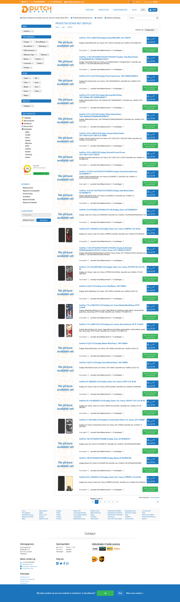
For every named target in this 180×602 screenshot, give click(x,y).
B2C (143, 10)
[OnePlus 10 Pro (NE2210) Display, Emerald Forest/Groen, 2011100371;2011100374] (65, 158)
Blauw (27, 87)
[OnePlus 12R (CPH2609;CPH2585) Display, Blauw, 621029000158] (65, 464)
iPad (143, 513)
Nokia (92, 515)
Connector (28, 63)
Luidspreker (77, 517)
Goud (38, 82)
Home (57, 27)
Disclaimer (26, 197)
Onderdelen (28, 129)
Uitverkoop (27, 124)
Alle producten (29, 121)
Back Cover (43, 515)
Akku (23, 519)
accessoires (129, 519)
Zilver (27, 82)
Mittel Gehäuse (96, 513)
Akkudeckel (43, 511)
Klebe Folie (77, 511)
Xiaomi (27, 157)
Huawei (27, 140)
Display (28, 42)
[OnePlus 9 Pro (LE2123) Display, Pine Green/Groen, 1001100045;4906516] (65, 82)
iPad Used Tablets (148, 515)
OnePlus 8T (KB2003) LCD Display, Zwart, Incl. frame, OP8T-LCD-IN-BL (107, 382)
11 (117, 502)
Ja (105, 593)
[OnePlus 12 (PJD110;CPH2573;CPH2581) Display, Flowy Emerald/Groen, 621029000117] (65, 177)
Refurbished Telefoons (115, 515)
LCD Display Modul (79, 513)
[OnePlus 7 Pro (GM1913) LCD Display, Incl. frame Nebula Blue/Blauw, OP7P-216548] (65, 311)
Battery (41, 517)
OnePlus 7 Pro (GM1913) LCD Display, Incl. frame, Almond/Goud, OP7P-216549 (111, 324)
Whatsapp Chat (27, 564)
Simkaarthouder (130, 511)
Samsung (28, 154)
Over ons (89, 10)
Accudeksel (29, 46)
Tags (63, 27)
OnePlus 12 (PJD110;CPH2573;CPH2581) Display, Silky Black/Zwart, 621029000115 (106, 192)
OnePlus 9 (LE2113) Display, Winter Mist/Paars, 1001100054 (103, 343)
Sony (126, 515)
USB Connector (30, 50)
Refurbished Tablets (114, 511)
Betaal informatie (29, 200)
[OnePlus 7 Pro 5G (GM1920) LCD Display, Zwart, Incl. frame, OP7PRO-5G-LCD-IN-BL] (65, 273)
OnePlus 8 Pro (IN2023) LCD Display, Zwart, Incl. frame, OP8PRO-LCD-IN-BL (110, 229)
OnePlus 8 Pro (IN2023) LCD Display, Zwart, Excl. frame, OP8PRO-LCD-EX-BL (110, 477)
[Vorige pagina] (92, 502)
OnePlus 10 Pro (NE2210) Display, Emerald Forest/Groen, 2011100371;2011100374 (102, 153)
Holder (58, 515)
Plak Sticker (94, 519)
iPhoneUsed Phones (149, 517)
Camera (39, 59)
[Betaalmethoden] (103, 548)
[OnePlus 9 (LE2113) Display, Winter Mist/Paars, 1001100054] (65, 349)
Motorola (28, 143)
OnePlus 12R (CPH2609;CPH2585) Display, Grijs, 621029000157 (104, 439)
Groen (27, 91)
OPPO (27, 146)
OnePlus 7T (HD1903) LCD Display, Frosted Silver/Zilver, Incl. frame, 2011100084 (111, 420)
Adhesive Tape (30, 55)
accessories (146, 511)
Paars (38, 91)
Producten (103, 10)
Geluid (40, 63)
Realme (28, 152)
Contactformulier (27, 568)
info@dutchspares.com (29, 566)
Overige (28, 68)
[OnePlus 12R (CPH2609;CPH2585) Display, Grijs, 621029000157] (65, 445)
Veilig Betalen (98, 544)
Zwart (27, 78)
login (153, 10)
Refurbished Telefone (115, 513)
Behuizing (44, 46)
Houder (58, 517)
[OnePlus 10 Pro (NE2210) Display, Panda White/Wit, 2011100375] (65, 44)
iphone (144, 519)
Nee (120, 593)
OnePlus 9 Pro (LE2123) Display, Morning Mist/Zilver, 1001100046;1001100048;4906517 (100, 96)
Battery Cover (43, 519)
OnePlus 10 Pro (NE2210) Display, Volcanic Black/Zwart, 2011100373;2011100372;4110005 (102, 134)
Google (27, 135)
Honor (27, 138)
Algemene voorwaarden (31, 191)
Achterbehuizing (27, 515)
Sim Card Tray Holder (115, 519)
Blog (134, 10)
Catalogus (27, 118)
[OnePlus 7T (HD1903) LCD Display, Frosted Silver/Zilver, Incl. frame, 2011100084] (65, 426)
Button (27, 59)
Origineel (29, 106)
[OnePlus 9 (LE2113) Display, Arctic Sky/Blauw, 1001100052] (65, 292)
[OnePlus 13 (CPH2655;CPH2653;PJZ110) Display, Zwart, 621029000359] (65, 216)
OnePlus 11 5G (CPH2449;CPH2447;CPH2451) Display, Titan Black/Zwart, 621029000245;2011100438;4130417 (108, 58)
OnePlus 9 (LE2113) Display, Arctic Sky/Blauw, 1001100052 (102, 286)
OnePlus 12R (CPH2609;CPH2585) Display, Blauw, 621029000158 (105, 458)
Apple (27, 132)
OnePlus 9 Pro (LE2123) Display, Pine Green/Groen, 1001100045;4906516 (108, 76)
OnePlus (29, 31)
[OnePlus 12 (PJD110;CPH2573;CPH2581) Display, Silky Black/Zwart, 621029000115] (65, 196)
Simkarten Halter (130, 513)
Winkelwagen (150, 2)
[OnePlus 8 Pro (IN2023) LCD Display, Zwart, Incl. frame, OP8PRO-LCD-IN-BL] (65, 235)
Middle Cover (95, 511)
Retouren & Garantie (30, 202)
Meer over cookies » (134, 593)
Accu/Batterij (42, 42)
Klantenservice (120, 10)
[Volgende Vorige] (158, 502)
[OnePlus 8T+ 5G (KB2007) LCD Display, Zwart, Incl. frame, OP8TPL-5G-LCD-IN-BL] (65, 407)
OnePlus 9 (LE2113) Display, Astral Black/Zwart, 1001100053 (103, 363)
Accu (24, 511)
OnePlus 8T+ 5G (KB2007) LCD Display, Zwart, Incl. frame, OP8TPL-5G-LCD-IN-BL (112, 401)
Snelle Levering (113, 544)
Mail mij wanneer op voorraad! (150, 50)
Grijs (37, 87)
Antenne (45, 55)
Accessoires (28, 126)
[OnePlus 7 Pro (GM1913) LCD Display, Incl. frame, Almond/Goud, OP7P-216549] (65, 330)
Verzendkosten (155, 497)
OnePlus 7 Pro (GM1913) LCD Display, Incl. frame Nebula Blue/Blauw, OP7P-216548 (109, 306)
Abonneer (44, 220)
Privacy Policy (28, 194)
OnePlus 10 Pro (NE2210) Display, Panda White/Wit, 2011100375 (105, 38)
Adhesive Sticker (27, 517)
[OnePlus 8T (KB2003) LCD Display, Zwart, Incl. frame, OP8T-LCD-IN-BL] (65, 387)
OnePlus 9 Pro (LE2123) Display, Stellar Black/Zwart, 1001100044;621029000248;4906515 (100, 115)
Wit (37, 78)
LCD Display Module (80, 515)
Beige (27, 95)
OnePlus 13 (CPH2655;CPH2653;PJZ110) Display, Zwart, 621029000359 (108, 210)
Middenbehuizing (79, 519)
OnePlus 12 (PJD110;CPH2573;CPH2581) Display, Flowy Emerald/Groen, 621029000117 (108, 173)
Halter (58, 513)
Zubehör (128, 517)
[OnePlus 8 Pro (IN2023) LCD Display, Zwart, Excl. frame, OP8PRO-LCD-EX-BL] (65, 483)
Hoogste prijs (149, 30)
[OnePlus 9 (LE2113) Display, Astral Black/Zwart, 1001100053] (65, 368)
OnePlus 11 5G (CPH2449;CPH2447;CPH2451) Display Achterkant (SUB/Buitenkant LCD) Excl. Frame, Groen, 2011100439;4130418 (105, 249)
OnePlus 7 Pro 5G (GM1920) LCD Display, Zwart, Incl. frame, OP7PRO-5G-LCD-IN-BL (112, 268)
